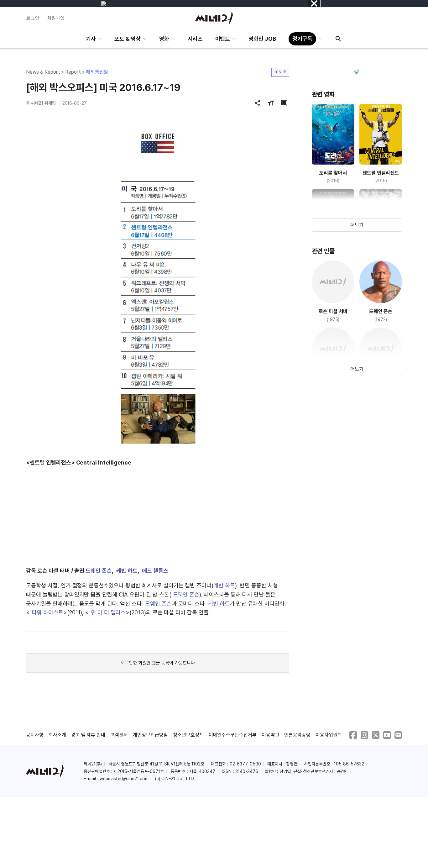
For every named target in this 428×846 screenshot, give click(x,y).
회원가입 (56, 17)
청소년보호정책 (188, 735)
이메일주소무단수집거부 (233, 735)
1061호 (280, 72)
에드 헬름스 (155, 570)
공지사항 (35, 735)
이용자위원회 (329, 735)
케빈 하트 (127, 570)
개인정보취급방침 (150, 735)
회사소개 (57, 735)
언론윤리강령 (297, 735)
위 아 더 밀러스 (108, 612)
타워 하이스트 (47, 612)
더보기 (356, 225)
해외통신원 (97, 72)
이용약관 (270, 735)
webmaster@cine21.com (124, 778)
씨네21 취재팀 (43, 103)
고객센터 (119, 735)
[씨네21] (214, 18)
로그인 (32, 17)
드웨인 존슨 (99, 570)
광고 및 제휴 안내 (88, 735)
